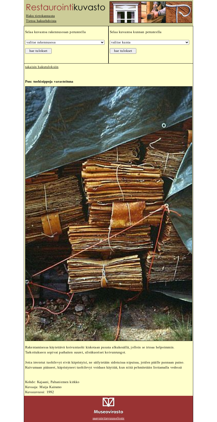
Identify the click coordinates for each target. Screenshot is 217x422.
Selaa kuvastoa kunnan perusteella (135, 32)
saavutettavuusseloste (109, 418)
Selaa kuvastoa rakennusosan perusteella (55, 32)
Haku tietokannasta (40, 16)
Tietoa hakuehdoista (41, 21)
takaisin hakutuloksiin (41, 67)
